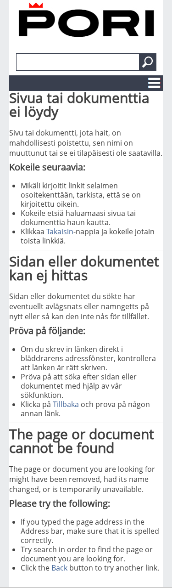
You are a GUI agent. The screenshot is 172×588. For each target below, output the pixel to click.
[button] (147, 62)
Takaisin (59, 231)
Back (59, 568)
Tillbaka (66, 404)
